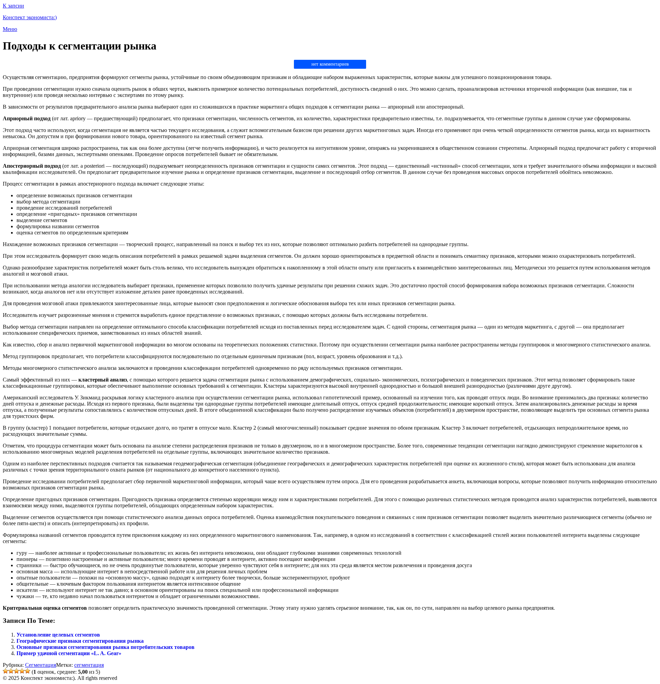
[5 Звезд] (27, 671)
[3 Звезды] (16, 671)
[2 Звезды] (11, 671)
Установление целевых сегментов (58, 635)
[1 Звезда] (5, 671)
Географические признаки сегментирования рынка (80, 641)
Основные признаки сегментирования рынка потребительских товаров (105, 647)
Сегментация (40, 665)
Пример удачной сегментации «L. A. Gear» (68, 653)
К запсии (13, 6)
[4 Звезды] (22, 671)
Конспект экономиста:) (30, 17)
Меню (10, 29)
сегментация (89, 665)
